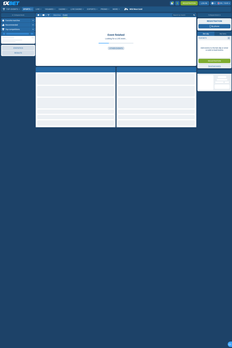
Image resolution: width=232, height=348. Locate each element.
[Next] (33, 34)
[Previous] (27, 34)
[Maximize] (33, 20)
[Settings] (213, 3)
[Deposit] (177, 3)
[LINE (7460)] (38, 15)
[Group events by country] (33, 49)
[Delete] (193, 69)
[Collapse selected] (29, 49)
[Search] (194, 15)
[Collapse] (33, 71)
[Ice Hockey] (43, 15)
